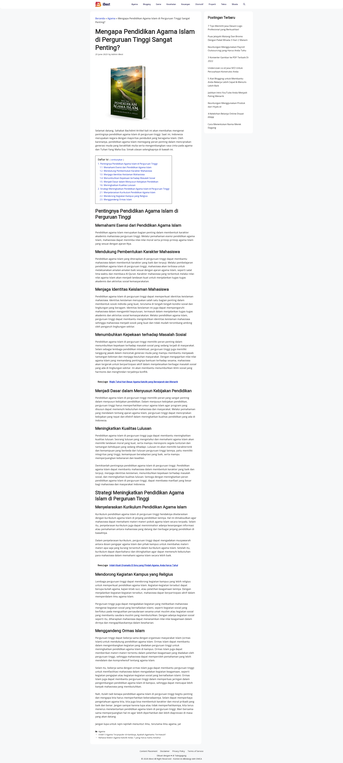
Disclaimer (165, 751)
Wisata (235, 4)
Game (158, 4)
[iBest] (98, 4)
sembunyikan (116, 159)
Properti (212, 4)
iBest (106, 4)
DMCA (199, 758)
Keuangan (185, 4)
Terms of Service (195, 751)
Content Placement (148, 751)
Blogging (147, 4)
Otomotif (199, 4)
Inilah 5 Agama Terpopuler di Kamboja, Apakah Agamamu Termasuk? (132, 734)
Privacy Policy (178, 751)
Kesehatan (171, 4)
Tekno (223, 4)
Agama (134, 4)
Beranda (100, 18)
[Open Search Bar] (244, 4)
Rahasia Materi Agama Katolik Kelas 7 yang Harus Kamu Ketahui (129, 737)
